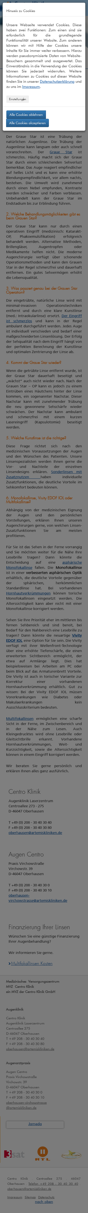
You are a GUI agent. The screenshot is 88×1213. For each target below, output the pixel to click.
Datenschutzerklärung (57, 81)
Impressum (31, 86)
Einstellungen (17, 99)
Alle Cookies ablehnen (26, 114)
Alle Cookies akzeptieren (27, 123)
